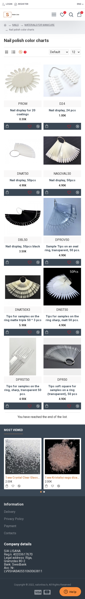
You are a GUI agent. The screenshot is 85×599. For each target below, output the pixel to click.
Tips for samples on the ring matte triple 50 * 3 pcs (22, 318)
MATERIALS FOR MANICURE (40, 25)
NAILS (15, 25)
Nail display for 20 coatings (22, 112)
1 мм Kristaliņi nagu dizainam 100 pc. (62, 477)
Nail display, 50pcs (23, 180)
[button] (41, 492)
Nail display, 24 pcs (62, 110)
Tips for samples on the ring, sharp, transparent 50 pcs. (22, 390)
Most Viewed (13, 430)
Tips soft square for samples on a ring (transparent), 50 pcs (62, 390)
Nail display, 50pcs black (23, 246)
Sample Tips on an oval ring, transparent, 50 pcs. (62, 248)
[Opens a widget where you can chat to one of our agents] (70, 592)
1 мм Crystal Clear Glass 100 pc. (22, 477)
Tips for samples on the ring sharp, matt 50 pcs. (62, 318)
